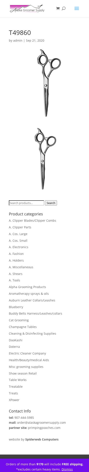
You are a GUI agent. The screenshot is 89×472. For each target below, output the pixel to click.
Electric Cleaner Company (27, 353)
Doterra (14, 347)
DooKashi (15, 340)
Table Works (18, 380)
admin (17, 40)
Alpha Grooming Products (27, 287)
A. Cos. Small (18, 240)
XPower (14, 400)
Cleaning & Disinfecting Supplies (32, 333)
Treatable (16, 386)
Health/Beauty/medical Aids (29, 360)
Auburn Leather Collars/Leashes (32, 300)
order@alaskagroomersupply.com (41, 422)
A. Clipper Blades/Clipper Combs (32, 220)
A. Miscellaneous (21, 267)
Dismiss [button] (67, 469)
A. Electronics (18, 247)
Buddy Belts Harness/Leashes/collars (35, 313)
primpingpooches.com (44, 428)
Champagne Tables (23, 327)
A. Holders (16, 260)
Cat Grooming (19, 320)
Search (51, 203)
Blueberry (16, 307)
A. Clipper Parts (20, 227)
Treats (13, 393)
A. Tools (14, 280)
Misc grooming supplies (26, 367)
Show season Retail (23, 373)
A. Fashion (16, 254)
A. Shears (15, 274)
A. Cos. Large (18, 234)
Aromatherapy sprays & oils (29, 294)
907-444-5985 (24, 418)
